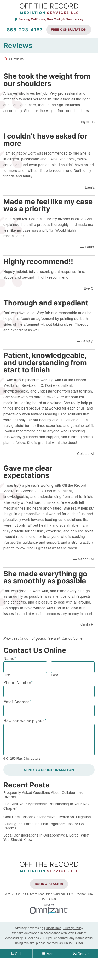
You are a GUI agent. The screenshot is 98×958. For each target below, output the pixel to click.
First (6, 675)
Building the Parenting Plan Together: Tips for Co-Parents (44, 826)
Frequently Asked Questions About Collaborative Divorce (43, 794)
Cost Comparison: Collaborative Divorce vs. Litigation (47, 816)
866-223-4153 (25, 30)
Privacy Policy (73, 927)
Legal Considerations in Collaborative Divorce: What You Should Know (46, 837)
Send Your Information (49, 770)
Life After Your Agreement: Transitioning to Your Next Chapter (46, 806)
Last (54, 675)
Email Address (17, 701)
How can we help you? (24, 720)
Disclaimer (53, 927)
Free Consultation (69, 29)
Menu (51, 953)
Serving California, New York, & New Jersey (51, 19)
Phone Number (18, 682)
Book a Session (49, 884)
